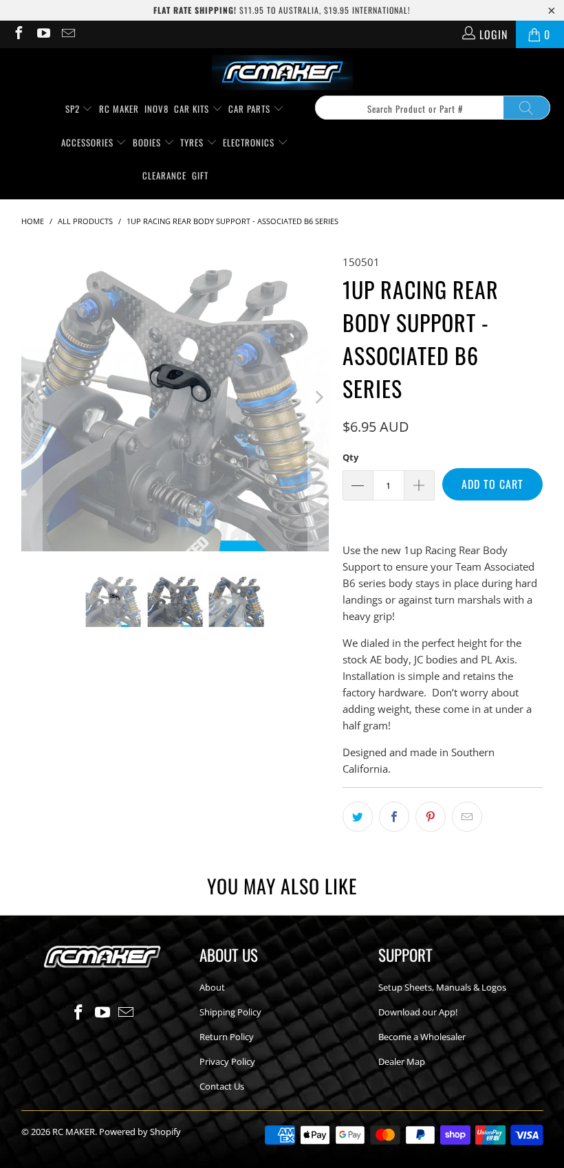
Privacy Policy (227, 1061)
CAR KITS (193, 108)
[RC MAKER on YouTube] (42, 34)
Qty (350, 457)
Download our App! (417, 1012)
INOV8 (156, 108)
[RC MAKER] (282, 73)
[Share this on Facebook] (394, 817)
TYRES (193, 142)
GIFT (200, 175)
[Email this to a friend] (467, 817)
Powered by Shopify (140, 1131)
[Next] (318, 397)
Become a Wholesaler (422, 1037)
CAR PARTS (250, 108)
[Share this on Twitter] (358, 817)
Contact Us (221, 1086)
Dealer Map (401, 1061)
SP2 (74, 108)
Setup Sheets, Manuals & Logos (442, 987)
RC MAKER (119, 108)
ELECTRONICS (250, 142)
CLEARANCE (164, 175)
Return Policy (226, 1037)
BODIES (148, 142)
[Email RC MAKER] (67, 34)
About (212, 987)
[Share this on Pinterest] (430, 817)
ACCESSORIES (88, 142)
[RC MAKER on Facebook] (17, 34)
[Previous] (32, 397)
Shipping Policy (230, 1012)
